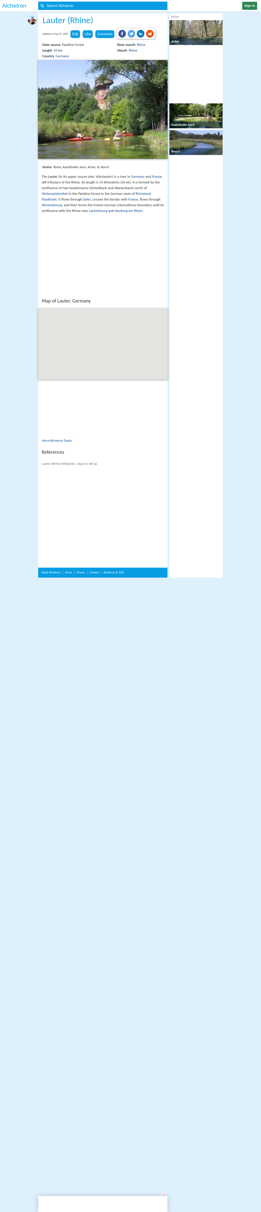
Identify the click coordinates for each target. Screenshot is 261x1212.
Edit (75, 34)
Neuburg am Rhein (128, 211)
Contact (94, 1061)
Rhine (141, 45)
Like (88, 34)
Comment (105, 34)
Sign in (249, 5)
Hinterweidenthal (55, 194)
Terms (68, 1061)
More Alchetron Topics (57, 493)
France (157, 177)
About (50, 1061)
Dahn (87, 199)
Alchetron (14, 5)
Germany (62, 56)
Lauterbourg (98, 211)
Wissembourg (52, 205)
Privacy (81, 1061)
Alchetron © (114, 1061)
